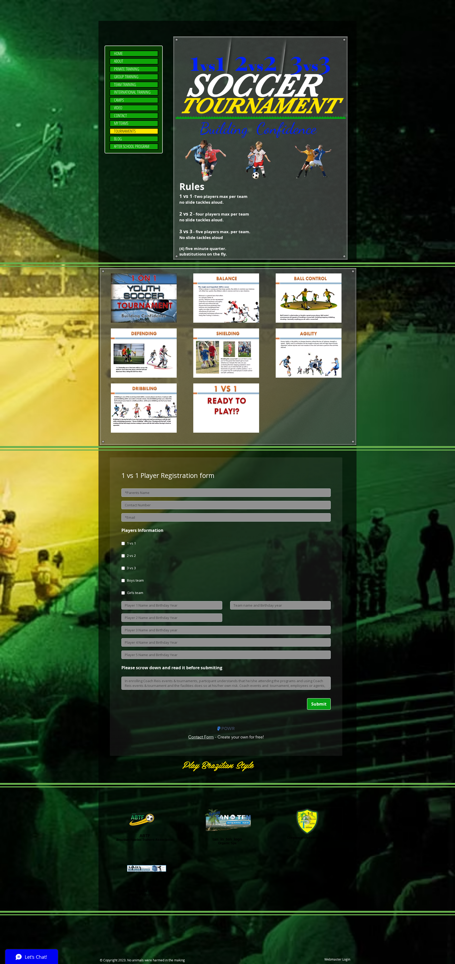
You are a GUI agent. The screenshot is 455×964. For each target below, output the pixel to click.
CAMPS (119, 100)
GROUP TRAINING (126, 76)
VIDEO (118, 107)
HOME (118, 53)
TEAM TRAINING (125, 84)
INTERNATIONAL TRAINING (132, 92)
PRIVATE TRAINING (126, 69)
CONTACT (120, 115)
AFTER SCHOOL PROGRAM (131, 146)
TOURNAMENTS (125, 131)
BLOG (118, 138)
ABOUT (118, 61)
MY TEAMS (121, 123)
